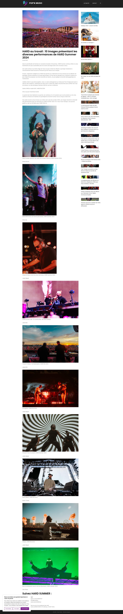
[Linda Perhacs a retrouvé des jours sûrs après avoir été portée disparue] (90, 147)
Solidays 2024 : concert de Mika (89, 25)
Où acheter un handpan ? (87, 42)
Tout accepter (25, 608)
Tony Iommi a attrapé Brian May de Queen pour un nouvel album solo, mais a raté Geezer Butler (90, 140)
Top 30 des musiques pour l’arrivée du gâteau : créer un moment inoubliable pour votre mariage (90, 96)
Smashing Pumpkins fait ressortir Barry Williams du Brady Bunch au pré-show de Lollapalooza (89, 129)
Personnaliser (8, 608)
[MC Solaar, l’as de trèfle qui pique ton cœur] (90, 73)
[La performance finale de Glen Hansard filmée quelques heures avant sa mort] (90, 102)
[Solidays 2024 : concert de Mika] (90, 23)
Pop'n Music (35, 3)
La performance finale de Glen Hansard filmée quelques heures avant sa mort (89, 107)
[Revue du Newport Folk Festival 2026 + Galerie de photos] (90, 157)
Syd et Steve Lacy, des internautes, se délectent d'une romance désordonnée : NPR (90, 118)
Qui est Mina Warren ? (86, 59)
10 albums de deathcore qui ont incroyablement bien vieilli (36, 605)
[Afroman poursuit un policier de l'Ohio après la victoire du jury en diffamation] (90, 200)
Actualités (86, 3)
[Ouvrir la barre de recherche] (100, 3)
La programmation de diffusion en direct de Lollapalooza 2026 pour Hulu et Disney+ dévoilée (90, 182)
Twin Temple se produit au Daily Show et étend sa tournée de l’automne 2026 (89, 171)
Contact (94, 3)
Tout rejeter (16, 608)
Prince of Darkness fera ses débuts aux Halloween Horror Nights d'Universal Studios (90, 193)
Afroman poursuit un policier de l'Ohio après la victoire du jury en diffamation (90, 204)
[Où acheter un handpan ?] (90, 39)
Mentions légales (66, 612)
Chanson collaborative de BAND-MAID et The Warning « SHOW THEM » (39, 606)
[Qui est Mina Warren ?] (90, 56)
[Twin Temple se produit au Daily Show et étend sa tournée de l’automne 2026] (90, 166)
